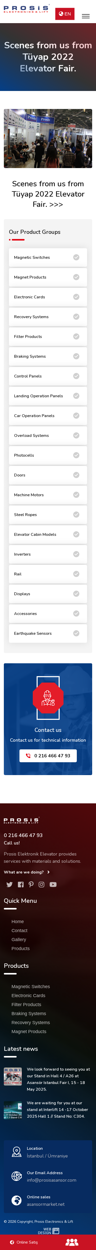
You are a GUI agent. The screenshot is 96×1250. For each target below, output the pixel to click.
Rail (18, 574)
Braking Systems (30, 356)
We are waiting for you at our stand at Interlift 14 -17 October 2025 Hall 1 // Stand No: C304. (57, 1109)
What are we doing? (24, 872)
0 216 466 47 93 (51, 756)
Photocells (24, 455)
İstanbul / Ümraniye (47, 1156)
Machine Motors (29, 495)
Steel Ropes (25, 515)
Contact (19, 930)
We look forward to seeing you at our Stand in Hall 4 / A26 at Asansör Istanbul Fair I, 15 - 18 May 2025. (58, 1079)
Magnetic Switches (32, 257)
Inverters (22, 554)
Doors (19, 475)
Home (18, 921)
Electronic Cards (29, 297)
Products (21, 948)
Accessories (25, 614)
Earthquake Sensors (33, 633)
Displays (22, 594)
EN (67, 13)
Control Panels (28, 376)
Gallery (19, 939)
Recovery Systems (31, 317)
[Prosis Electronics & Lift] (27, 8)
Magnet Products (30, 277)
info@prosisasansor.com (51, 1180)
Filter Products (28, 336)
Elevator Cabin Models (35, 534)
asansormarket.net (46, 1204)
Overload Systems (31, 435)
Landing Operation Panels (38, 396)
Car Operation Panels (34, 416)
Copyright (25, 1221)
